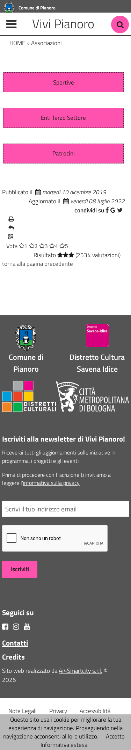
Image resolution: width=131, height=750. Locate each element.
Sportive (63, 82)
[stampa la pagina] (63, 219)
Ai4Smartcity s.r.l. (80, 670)
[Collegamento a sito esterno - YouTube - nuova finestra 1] (27, 626)
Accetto (115, 736)
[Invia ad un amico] (63, 228)
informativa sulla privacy (51, 483)
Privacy (58, 710)
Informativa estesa (64, 744)
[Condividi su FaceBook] (107, 210)
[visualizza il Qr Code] (63, 237)
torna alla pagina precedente (37, 263)
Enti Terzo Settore (63, 117)
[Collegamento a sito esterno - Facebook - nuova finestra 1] (5, 626)
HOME (17, 43)
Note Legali (22, 710)
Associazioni (46, 43)
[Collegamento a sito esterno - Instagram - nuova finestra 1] (16, 626)
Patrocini (63, 153)
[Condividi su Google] (113, 210)
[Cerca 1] (120, 24)
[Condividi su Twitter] (120, 210)
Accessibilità (95, 710)
